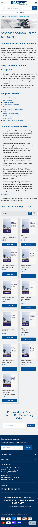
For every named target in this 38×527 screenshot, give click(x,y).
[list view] (34, 213)
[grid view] (30, 213)
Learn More (4, 194)
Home (3, 16)
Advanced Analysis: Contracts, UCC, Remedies (27, 267)
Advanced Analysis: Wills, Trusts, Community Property (8, 392)
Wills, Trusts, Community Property (13, 120)
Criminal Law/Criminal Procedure (13, 109)
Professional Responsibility (11, 113)
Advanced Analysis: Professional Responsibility (27, 330)
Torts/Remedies (7, 118)
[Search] (34, 8)
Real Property (7, 116)
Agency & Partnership (9, 98)
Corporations (7, 107)
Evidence (5, 111)
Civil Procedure (7, 100)
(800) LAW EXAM (14, 477)
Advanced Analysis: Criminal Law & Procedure (27, 299)
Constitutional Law (8, 102)
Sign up (28, 447)
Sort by (4, 213)
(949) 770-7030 (10, 475)
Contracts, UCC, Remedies (11, 104)
